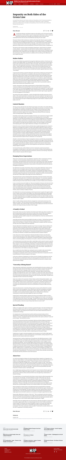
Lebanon (45, 427)
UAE (24, 433)
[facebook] (54, 451)
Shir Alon (25, 436)
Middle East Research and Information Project (27, 1)
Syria (25, 439)
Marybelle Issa (46, 436)
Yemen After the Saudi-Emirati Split (10, 429)
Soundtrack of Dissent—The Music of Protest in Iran (53, 441)
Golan (4, 439)
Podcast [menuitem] (41, 4)
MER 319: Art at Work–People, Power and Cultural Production (11, 435)
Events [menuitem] (37, 4)
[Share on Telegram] (50, 30)
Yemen (4, 427)
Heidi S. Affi (25, 442)
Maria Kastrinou (9, 442)
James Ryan (5, 436)
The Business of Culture (28, 435)
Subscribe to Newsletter (58, 449)
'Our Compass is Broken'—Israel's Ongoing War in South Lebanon (53, 429)
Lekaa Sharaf (5, 442)
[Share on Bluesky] (52, 30)
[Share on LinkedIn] (48, 30)
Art (3, 433)
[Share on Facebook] (44, 30)
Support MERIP (56, 448)
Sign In (55, 3)
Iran (24, 427)
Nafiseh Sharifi (46, 442)
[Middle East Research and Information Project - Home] (9, 2)
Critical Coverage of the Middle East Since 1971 (21, 2)
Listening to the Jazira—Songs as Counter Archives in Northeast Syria (32, 441)
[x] (56, 451)
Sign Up (58, 3)
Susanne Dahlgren (6, 430)
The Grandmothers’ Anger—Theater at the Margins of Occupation (12, 441)
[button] (16, 4)
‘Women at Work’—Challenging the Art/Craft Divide (53, 435)
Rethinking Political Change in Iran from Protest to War (32, 429)
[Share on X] (46, 30)
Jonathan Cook (15, 26)
